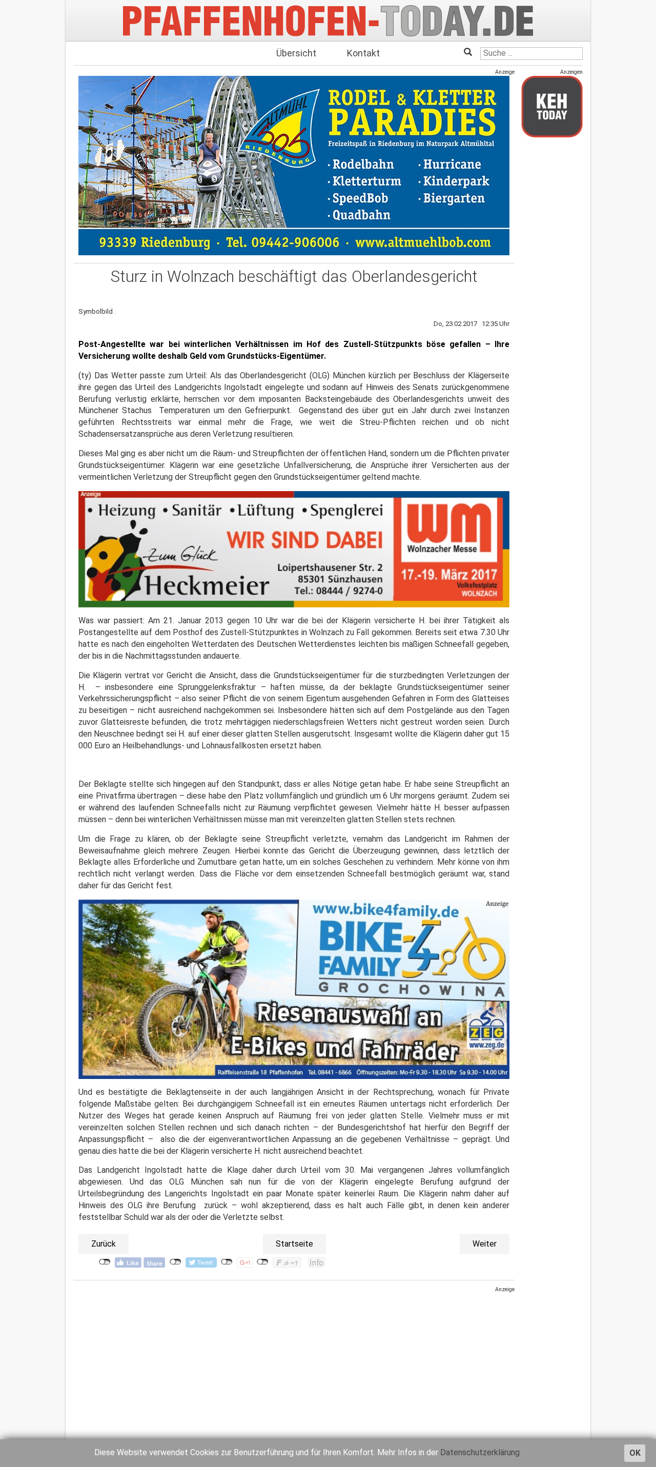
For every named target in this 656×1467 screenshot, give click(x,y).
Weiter (485, 1244)
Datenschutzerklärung (480, 1452)
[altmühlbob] (293, 165)
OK (635, 1453)
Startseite (294, 1244)
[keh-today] (552, 106)
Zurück (103, 1244)
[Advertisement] (294, 1365)
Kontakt (363, 53)
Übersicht (296, 53)
